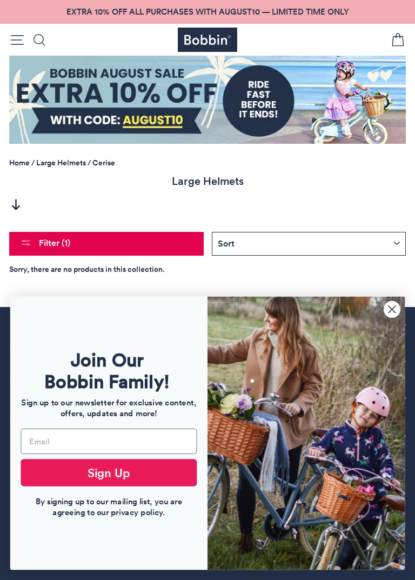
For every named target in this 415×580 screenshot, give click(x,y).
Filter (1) (53, 243)
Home (19, 162)
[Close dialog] (392, 309)
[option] (207, 11)
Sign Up (109, 472)
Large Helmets (61, 162)
